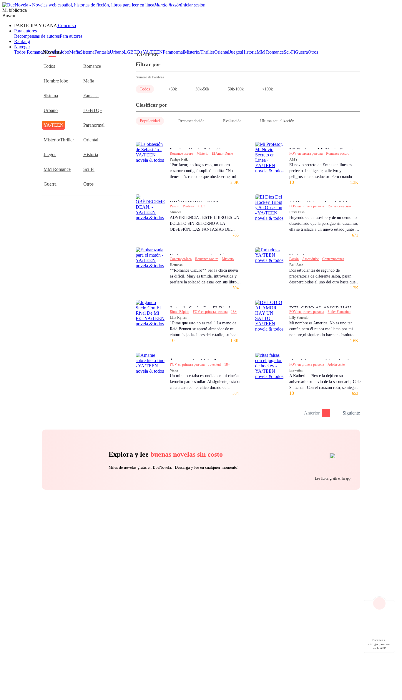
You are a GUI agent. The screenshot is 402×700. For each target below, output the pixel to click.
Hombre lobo (56, 80)
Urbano (51, 110)
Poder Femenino (339, 312)
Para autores (25, 30)
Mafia (88, 80)
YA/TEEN (54, 125)
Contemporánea (181, 259)
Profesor (189, 206)
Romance (92, 66)
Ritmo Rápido (179, 312)
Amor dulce (310, 259)
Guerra (50, 183)
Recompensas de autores (37, 36)
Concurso (66, 25)
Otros (88, 183)
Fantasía (91, 95)
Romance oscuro (181, 153)
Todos (49, 66)
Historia (90, 154)
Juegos (50, 154)
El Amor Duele (222, 153)
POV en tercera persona (306, 153)
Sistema (51, 95)
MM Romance (57, 169)
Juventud (214, 364)
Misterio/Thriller (59, 139)
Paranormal (93, 125)
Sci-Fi (88, 169)
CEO (201, 206)
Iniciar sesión (193, 4)
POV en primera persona (306, 206)
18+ (234, 312)
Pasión (174, 206)
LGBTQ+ (92, 110)
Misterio (202, 153)
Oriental (90, 139)
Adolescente (336, 364)
